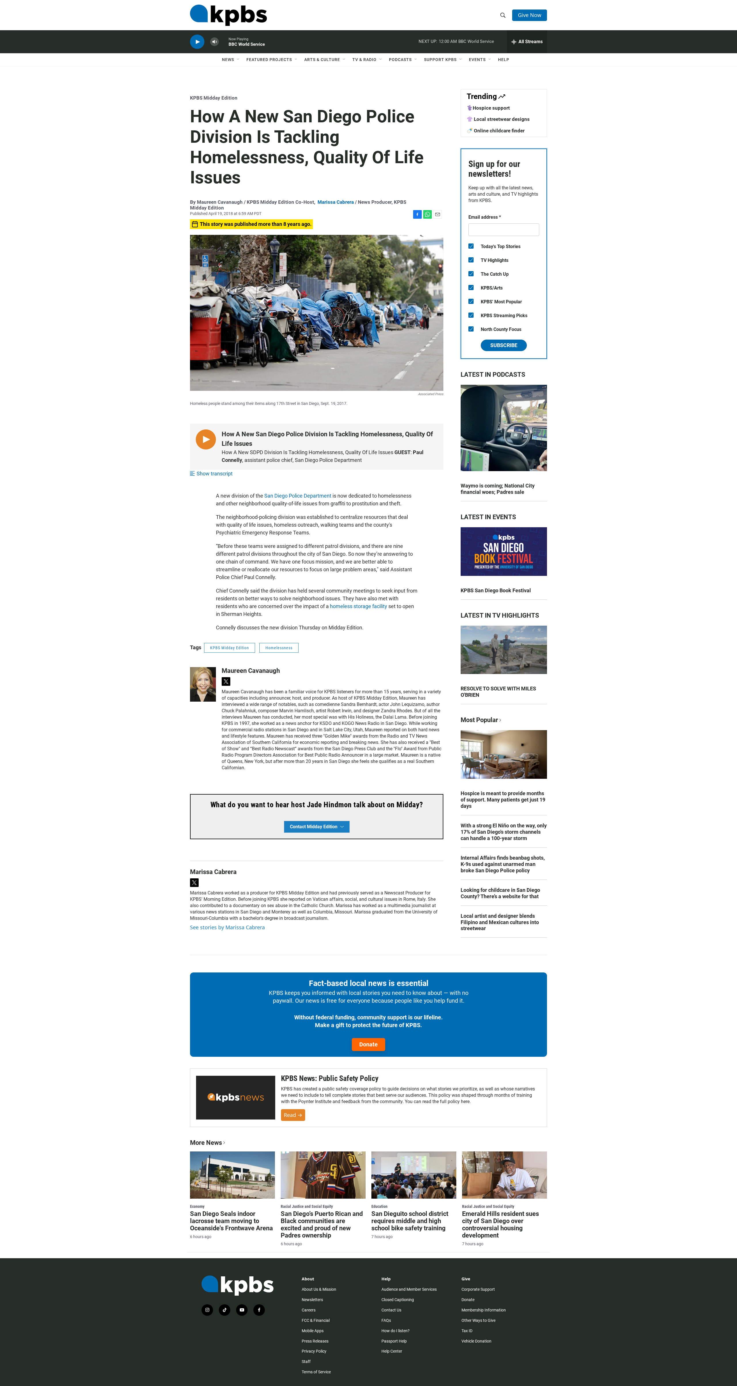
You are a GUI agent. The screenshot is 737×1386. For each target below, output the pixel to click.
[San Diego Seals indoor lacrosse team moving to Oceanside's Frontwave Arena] (232, 1175)
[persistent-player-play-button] (197, 42)
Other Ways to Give (478, 1320)
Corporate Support (478, 1289)
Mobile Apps (313, 1330)
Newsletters (312, 1299)
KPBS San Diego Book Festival (496, 590)
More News (206, 1142)
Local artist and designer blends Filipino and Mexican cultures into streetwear (500, 922)
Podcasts (400, 59)
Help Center (391, 1351)
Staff (306, 1361)
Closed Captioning (397, 1299)
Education (379, 1206)
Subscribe (503, 345)
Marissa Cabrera (336, 202)
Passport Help (394, 1341)
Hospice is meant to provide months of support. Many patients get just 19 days (503, 799)
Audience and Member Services (409, 1289)
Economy (197, 1206)
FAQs (386, 1320)
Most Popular (479, 720)
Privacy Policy (314, 1351)
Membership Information (483, 1310)
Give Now (529, 15)
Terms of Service (316, 1372)
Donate (368, 1044)
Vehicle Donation (476, 1341)
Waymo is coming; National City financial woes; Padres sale (498, 489)
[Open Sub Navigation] (238, 59)
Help (503, 59)
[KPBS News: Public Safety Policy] (235, 1098)
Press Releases (315, 1341)
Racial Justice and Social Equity (307, 1206)
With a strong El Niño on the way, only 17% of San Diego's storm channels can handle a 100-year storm (504, 832)
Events (477, 59)
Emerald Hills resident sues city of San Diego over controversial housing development (500, 1224)
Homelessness (278, 648)
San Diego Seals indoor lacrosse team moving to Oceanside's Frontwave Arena (231, 1221)
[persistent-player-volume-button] (214, 41)
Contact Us (391, 1310)
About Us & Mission (319, 1289)
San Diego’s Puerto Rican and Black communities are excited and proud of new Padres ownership (322, 1224)
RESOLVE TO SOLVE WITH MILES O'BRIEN (498, 692)
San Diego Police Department (297, 496)
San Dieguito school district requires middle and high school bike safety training (409, 1221)
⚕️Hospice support (488, 108)
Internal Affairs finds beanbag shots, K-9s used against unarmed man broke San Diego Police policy (503, 864)
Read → (293, 1114)
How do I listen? (395, 1330)
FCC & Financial (316, 1320)
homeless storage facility (358, 606)
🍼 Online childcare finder (496, 131)
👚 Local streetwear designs (498, 119)
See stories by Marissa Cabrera (227, 927)
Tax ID (466, 1330)
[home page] (228, 15)
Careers (309, 1310)
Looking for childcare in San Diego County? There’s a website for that (500, 893)
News (228, 59)
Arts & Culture (322, 59)
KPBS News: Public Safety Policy (330, 1078)
